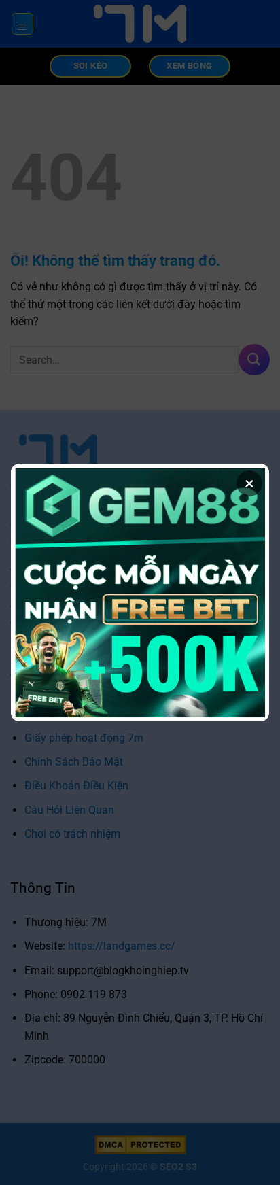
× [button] (249, 483)
